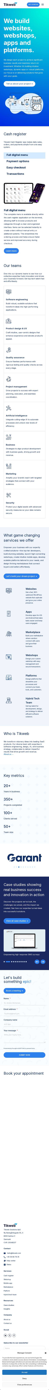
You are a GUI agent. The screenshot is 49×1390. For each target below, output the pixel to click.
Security (10, 503)
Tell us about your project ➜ (19, 84)
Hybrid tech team (10, 1295)
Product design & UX (16, 328)
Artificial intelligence (16, 415)
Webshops (32, 655)
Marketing (11, 474)
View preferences (24, 1385)
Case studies (9, 1305)
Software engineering (17, 299)
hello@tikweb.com (14, 1253)
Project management (16, 386)
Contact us (8, 1323)
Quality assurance (15, 357)
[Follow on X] (9, 1335)
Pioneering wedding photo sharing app (20, 954)
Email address (10, 1009)
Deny (24, 1378)
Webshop (7, 1279)
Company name (10, 1020)
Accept (24, 1372)
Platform (7, 1291)
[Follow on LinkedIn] (5, 1335)
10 (34, 867)
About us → (9, 754)
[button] (45, 1353)
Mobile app (8, 1283)
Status (9, 1264)
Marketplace (33, 632)
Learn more (11, 251)
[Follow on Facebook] (14, 1335)
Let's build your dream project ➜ (21, 576)
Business (10, 445)
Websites (31, 589)
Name (6, 998)
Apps (29, 611)
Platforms (31, 675)
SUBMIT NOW (24, 1055)
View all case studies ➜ (17, 921)
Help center (11, 1261)
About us (7, 1319)
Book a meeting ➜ (14, 991)
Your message (10, 1030)
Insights (7, 1309)
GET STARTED (33, 4)
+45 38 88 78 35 (13, 1257)
